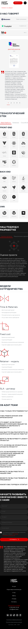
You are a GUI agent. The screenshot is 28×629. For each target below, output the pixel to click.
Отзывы (14, 598)
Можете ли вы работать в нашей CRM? (12, 472)
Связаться (17, 2)
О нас (14, 592)
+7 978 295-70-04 (14, 607)
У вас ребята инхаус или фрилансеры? (11, 416)
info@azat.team (14, 609)
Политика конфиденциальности (14, 619)
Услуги (14, 586)
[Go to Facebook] (20, 615)
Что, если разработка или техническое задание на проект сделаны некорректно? (12, 454)
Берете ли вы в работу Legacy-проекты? (14, 439)
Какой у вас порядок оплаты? (13, 484)
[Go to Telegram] (10, 615)
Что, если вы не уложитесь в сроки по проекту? (13, 446)
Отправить (13, 539)
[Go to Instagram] (17, 615)
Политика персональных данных (14, 622)
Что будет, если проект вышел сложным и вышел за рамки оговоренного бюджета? (13, 425)
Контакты (14, 601)
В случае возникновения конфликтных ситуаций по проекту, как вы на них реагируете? (12, 464)
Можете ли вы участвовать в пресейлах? (13, 479)
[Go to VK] (7, 615)
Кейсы (14, 595)
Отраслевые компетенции (14, 589)
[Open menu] (25, 2)
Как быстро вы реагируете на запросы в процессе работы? (14, 433)
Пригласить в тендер (14, 605)
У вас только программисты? (14, 411)
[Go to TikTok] (14, 615)
